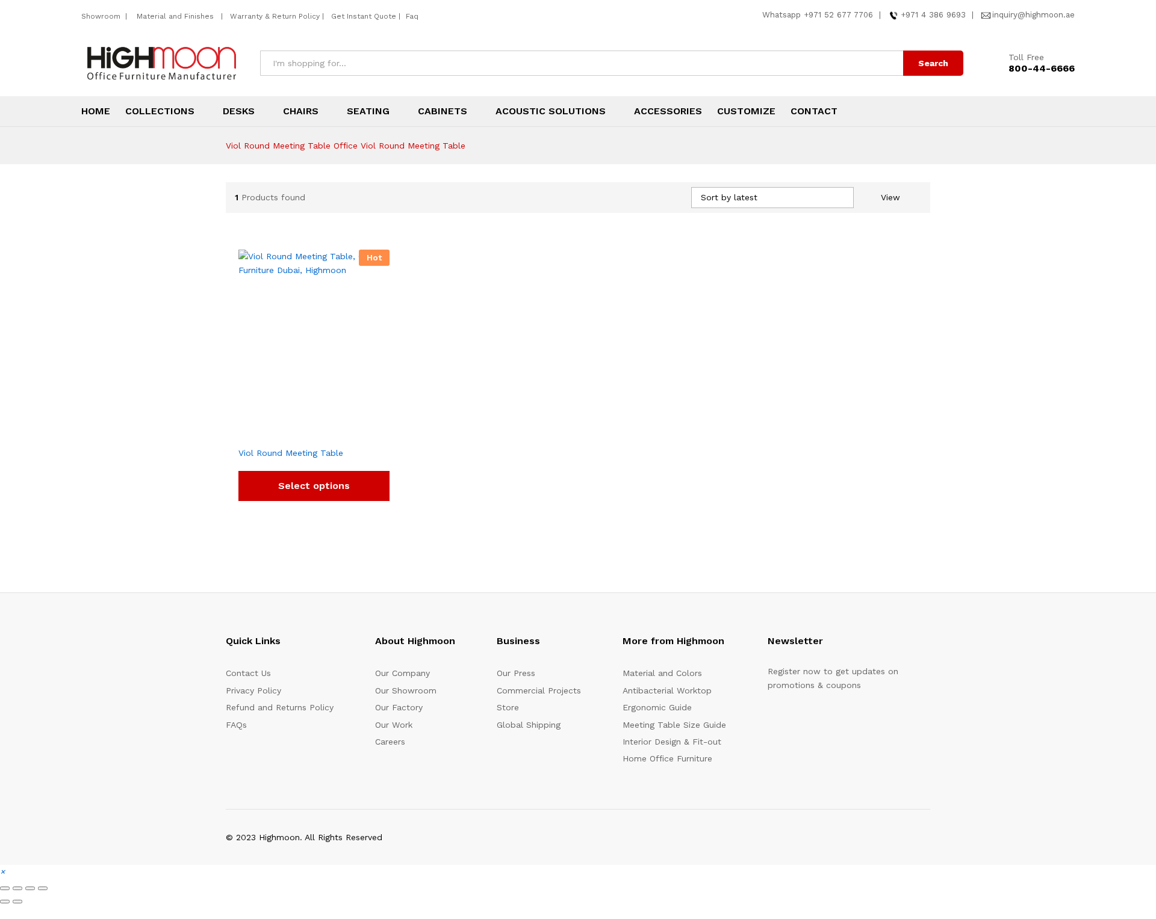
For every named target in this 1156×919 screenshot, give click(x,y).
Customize (746, 111)
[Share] (30, 888)
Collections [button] (159, 111)
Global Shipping (529, 725)
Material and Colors (662, 673)
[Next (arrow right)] (17, 901)
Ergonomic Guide (657, 707)
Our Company (402, 673)
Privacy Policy (253, 690)
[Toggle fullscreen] (17, 888)
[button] (2, 871)
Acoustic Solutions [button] (551, 111)
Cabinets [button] (442, 111)
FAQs (236, 725)
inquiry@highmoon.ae (1033, 14)
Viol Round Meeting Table (290, 453)
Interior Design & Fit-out (672, 741)
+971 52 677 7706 (838, 14)
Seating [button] (368, 111)
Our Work (393, 725)
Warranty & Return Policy (274, 16)
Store (508, 707)
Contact (814, 111)
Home (95, 111)
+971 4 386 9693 (933, 14)
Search (933, 63)
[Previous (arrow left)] (5, 901)
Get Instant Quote (363, 16)
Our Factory (399, 707)
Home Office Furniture (667, 758)
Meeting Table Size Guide (674, 725)
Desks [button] (239, 111)
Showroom (102, 16)
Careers (390, 741)
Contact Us (248, 673)
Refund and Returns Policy (280, 707)
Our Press (516, 673)
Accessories (668, 111)
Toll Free (1026, 57)
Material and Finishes (176, 16)
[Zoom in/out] (5, 888)
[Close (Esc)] (43, 888)
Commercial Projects (539, 690)
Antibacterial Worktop (667, 690)
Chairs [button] (301, 111)
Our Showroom (406, 690)
